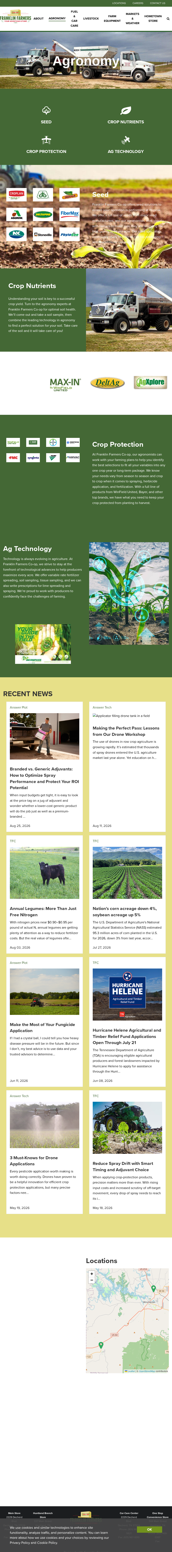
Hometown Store (153, 18)
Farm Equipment (112, 18)
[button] (153, 1289)
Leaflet (131, 1371)
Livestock (91, 18)
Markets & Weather (132, 18)
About (39, 18)
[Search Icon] (168, 19)
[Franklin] (15, 18)
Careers (138, 3)
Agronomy (57, 18)
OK (149, 1529)
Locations (119, 3)
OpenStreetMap (147, 1371)
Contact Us (157, 3)
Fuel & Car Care (74, 18)
